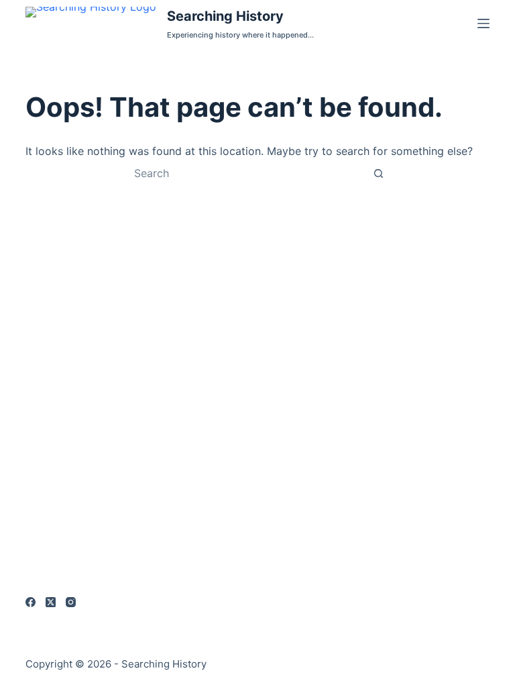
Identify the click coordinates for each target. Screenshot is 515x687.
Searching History (225, 16)
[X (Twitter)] (51, 602)
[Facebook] (30, 602)
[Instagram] (71, 602)
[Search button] (378, 173)
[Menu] (483, 23)
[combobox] (244, 173)
